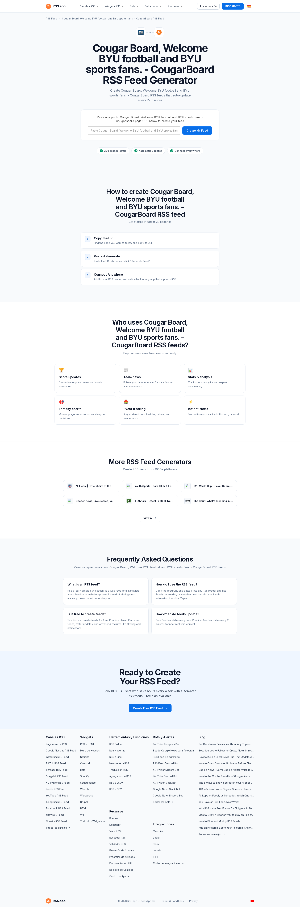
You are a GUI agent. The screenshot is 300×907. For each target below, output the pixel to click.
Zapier (156, 837)
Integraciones (163, 824)
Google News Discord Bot (168, 795)
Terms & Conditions (172, 901)
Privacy (193, 901)
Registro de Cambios (121, 869)
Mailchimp (158, 831)
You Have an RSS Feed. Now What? (219, 801)
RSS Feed (51, 18)
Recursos (116, 811)
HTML (83, 808)
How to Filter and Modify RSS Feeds (219, 821)
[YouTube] (252, 901)
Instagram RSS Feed (57, 756)
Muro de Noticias (90, 750)
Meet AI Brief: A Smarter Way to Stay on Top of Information (226, 814)
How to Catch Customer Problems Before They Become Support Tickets (226, 763)
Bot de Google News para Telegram (173, 750)
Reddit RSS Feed (55, 789)
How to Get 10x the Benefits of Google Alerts (224, 776)
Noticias (84, 756)
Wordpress (86, 795)
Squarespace (88, 782)
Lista (82, 769)
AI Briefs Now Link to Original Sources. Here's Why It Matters (226, 789)
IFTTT (156, 856)
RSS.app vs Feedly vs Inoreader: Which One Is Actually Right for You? (226, 795)
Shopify (84, 776)
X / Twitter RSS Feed (58, 782)
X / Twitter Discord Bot (166, 769)
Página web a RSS (56, 744)
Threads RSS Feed (57, 769)
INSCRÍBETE (232, 6)
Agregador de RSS (120, 776)
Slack (156, 844)
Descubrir (114, 824)
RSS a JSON (116, 782)
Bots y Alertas (117, 750)
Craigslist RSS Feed (57, 776)
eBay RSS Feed (55, 814)
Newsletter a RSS (119, 763)
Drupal (84, 801)
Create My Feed (197, 130)
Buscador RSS (117, 837)
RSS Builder (116, 744)
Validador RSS (117, 844)
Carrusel (85, 763)
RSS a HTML (87, 744)
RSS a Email (116, 756)
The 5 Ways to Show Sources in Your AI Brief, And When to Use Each (226, 782)
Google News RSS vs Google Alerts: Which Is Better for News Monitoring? (226, 769)
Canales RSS (55, 737)
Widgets (86, 737)
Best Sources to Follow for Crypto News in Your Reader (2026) (226, 750)
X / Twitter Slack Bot (164, 782)
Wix (82, 814)
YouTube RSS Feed (57, 795)
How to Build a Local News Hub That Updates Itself (226, 756)
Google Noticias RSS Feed (61, 750)
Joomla (157, 850)
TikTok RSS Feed (56, 763)
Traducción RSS (118, 769)
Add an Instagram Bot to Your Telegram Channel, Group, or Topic (226, 827)
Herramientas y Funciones (129, 737)
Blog (202, 737)
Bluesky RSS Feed (56, 821)
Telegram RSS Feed (57, 801)
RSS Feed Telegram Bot (166, 756)
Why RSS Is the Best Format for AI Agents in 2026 (226, 808)
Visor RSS (115, 831)
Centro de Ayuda (119, 876)
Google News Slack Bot (166, 789)
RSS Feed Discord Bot (165, 763)
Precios (113, 818)
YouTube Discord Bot (165, 776)
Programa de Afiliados (122, 856)
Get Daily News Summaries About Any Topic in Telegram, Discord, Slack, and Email (226, 744)
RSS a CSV (115, 789)
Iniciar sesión (208, 6)
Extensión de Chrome (121, 850)
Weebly (84, 789)
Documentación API (120, 863)
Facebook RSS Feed (58, 808)
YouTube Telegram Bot (166, 744)
